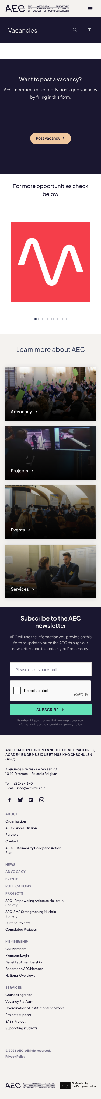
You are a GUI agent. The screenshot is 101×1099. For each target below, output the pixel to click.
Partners (11, 834)
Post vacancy (48, 138)
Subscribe (47, 709)
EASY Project (15, 1021)
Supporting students (21, 1028)
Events (18, 530)
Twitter (20, 800)
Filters (88, 30)
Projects (20, 470)
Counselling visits (18, 995)
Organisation (15, 821)
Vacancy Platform (19, 1001)
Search (76, 30)
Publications (18, 886)
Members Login (17, 955)
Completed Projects (21, 929)
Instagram (42, 800)
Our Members (15, 949)
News (10, 865)
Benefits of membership (23, 962)
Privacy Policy (15, 1056)
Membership (16, 942)
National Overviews (20, 975)
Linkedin (31, 800)
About (11, 814)
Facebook (9, 800)
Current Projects (17, 923)
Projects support (18, 1015)
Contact (11, 841)
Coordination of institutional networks (34, 1008)
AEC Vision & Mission (21, 828)
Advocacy (22, 411)
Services (20, 589)
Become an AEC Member (24, 969)
